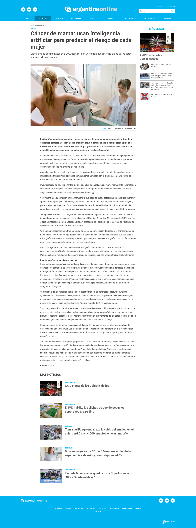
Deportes (112, 19)
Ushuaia (59, 19)
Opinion (167, 19)
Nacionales (130, 19)
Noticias (43, 19)
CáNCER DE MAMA (113, 128)
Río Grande (76, 19)
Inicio (27, 19)
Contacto (98, 512)
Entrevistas (149, 19)
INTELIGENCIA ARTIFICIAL (127, 128)
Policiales (94, 19)
